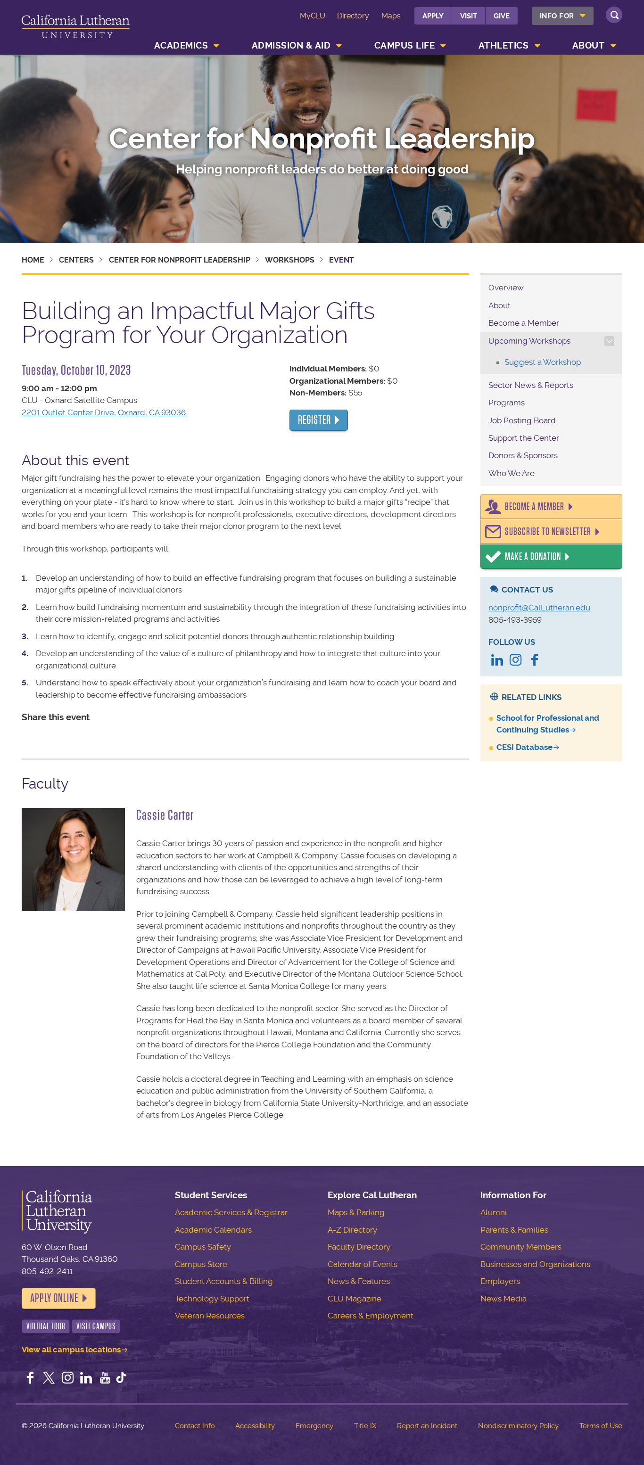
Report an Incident (427, 1426)
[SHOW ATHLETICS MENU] (537, 46)
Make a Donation (533, 556)
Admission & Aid (291, 45)
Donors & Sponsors (523, 455)
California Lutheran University (76, 29)
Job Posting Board (522, 420)
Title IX (365, 1426)
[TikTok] (121, 1379)
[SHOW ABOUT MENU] (613, 46)
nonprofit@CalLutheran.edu (539, 607)
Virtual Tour (46, 1326)
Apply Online (54, 1298)
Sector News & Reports (530, 385)
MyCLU (312, 15)
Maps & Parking (356, 1212)
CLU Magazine (354, 1298)
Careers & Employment (370, 1315)
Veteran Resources (210, 1315)
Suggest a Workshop (542, 362)
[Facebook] (534, 661)
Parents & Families (514, 1230)
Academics (181, 45)
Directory (353, 15)
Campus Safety (203, 1246)
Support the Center (523, 438)
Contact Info (195, 1426)
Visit (468, 16)
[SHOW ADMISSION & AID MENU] (339, 46)
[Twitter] (49, 1379)
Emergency (314, 1426)
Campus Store (201, 1264)
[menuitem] (563, 16)
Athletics (504, 45)
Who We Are (511, 473)
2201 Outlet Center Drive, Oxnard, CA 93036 (104, 412)
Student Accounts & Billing (224, 1281)
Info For (557, 16)
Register (314, 420)
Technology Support (212, 1298)
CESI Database (524, 747)
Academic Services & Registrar (231, 1212)
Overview (506, 287)
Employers (500, 1281)
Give (502, 16)
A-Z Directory (352, 1230)
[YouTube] (105, 1379)
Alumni (493, 1212)
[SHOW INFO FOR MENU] (582, 16)
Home (33, 259)
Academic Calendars (213, 1230)
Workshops (289, 259)
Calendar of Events (362, 1264)
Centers (76, 259)
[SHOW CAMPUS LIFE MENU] (443, 46)
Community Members (520, 1246)
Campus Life (404, 45)
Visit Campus (96, 1326)
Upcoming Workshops (529, 341)
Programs (506, 402)
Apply (433, 16)
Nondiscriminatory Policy (518, 1426)
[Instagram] (515, 661)
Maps (391, 15)
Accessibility (255, 1426)
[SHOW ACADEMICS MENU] (217, 46)
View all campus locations (71, 1349)
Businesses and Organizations (535, 1264)
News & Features (359, 1281)
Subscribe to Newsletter (548, 531)
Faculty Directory (359, 1246)
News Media (503, 1298)
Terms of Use (600, 1426)
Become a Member (523, 323)
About (588, 45)
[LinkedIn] (496, 661)
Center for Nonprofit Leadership (322, 139)
